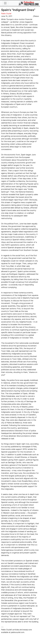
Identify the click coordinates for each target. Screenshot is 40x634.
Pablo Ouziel (6, 13)
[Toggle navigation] (5, 3)
